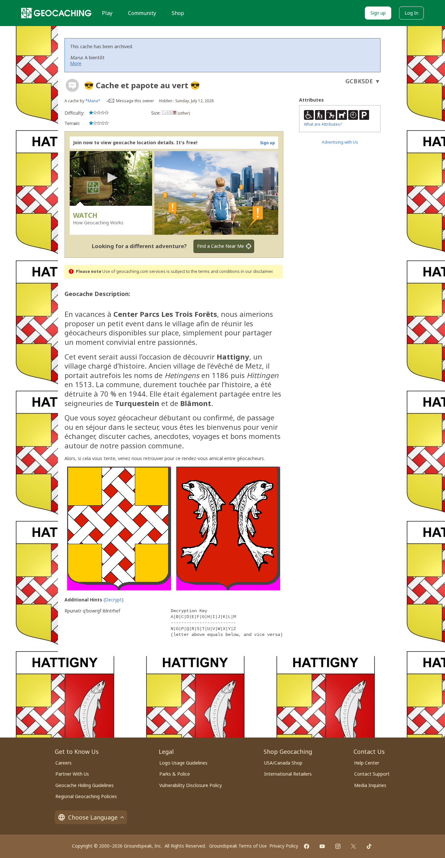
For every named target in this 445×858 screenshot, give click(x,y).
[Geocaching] (56, 13)
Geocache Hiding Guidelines (84, 785)
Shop (178, 13)
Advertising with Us (340, 142)
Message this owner (135, 101)
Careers (63, 763)
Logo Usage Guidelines (183, 763)
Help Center (366, 763)
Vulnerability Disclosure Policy (190, 785)
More (75, 63)
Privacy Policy (283, 846)
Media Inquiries (370, 785)
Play (107, 13)
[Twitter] (353, 846)
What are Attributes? (323, 124)
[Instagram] (338, 846)
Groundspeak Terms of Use (238, 846)
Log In (411, 13)
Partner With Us (72, 774)
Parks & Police (174, 774)
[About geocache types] (72, 85)
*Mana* (92, 101)
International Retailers (288, 774)
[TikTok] (369, 846)
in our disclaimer (256, 271)
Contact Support (372, 774)
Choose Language (93, 817)
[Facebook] (306, 846)
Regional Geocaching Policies (86, 796)
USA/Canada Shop (283, 763)
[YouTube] (322, 846)
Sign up (378, 13)
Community (142, 13)
